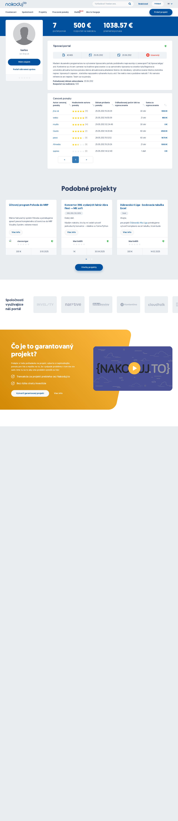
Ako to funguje (93, 12)
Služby (77, 12)
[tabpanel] (33, 227)
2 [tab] (89, 259)
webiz (55, 118)
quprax (56, 151)
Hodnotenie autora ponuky (81, 104)
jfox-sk (56, 111)
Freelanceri (11, 12)
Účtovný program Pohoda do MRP (28, 205)
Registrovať (143, 4)
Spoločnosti (27, 12)
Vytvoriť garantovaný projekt (30, 393)
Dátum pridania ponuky (102, 104)
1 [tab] (86, 259)
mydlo (56, 125)
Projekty (43, 12)
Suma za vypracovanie (152, 104)
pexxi (55, 138)
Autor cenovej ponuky (59, 104)
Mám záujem (24, 62)
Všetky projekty (89, 267)
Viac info (16, 232)
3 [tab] (91, 259)
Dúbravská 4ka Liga (139, 223)
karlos (24, 50)
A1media (56, 145)
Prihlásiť (157, 4)
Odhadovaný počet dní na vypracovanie (127, 104)
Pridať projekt (161, 12)
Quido (56, 131)
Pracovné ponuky (60, 12)
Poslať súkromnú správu (24, 70)
